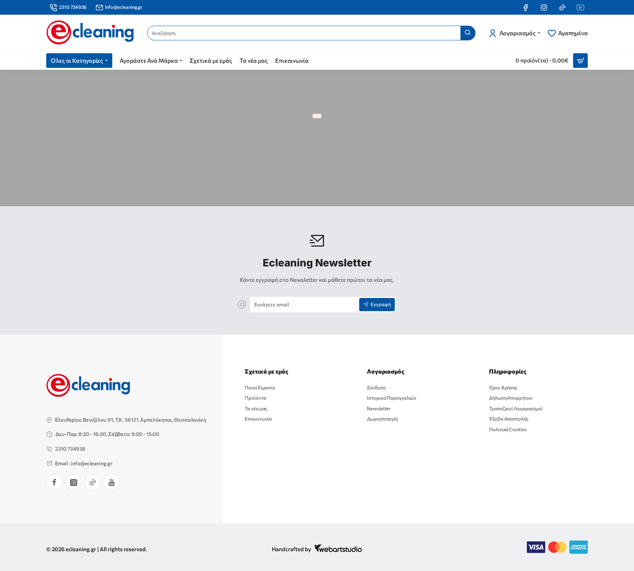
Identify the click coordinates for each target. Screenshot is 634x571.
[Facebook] (54, 482)
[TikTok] (92, 482)
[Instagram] (73, 482)
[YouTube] (111, 482)
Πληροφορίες (507, 371)
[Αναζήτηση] (467, 33)
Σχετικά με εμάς (266, 371)
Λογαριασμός (385, 371)
